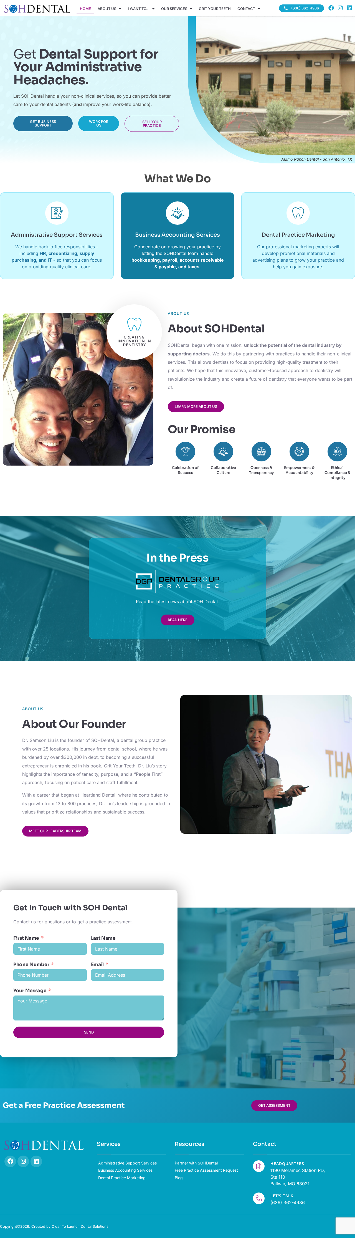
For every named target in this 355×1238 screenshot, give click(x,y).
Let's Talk (281, 1195)
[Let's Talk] (259, 1198)
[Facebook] (331, 8)
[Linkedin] (349, 8)
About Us (107, 8)
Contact (246, 8)
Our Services (174, 8)
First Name (26, 938)
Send (89, 1032)
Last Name (103, 938)
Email (97, 964)
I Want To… (138, 8)
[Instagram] (340, 8)
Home (85, 8)
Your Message (29, 991)
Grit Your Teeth (215, 8)
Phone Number (31, 964)
